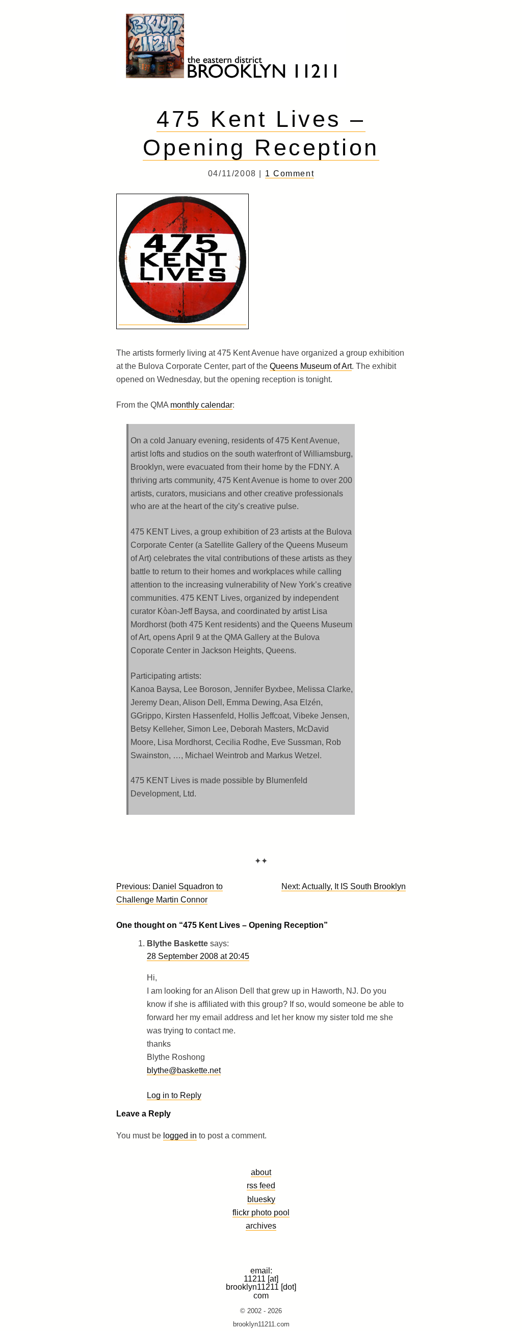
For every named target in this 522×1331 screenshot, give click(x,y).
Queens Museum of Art (311, 366)
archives (261, 1225)
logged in (180, 1135)
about (261, 1172)
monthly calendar (201, 405)
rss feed (261, 1185)
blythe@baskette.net (184, 1070)
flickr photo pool (261, 1212)
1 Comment (289, 173)
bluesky (261, 1199)
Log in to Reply (174, 1095)
